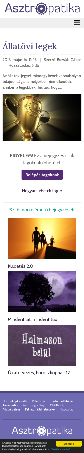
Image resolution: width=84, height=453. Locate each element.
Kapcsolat (67, 409)
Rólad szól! (39, 401)
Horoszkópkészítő (14, 401)
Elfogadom (69, 443)
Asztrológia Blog (34, 405)
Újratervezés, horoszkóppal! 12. (39, 372)
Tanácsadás (10, 405)
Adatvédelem (11, 409)
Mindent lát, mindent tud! (33, 319)
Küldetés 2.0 (20, 266)
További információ (60, 449)
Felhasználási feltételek (40, 409)
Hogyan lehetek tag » (42, 190)
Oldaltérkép (57, 405)
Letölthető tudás (62, 401)
